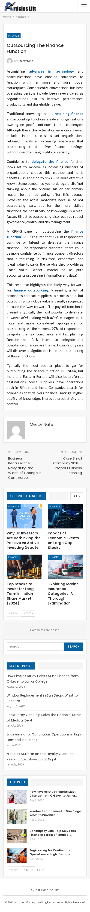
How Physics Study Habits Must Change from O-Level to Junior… (53, 794)
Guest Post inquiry (45, 890)
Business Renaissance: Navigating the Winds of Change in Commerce (25, 468)
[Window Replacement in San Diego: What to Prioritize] (17, 816)
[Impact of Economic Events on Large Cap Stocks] (65, 516)
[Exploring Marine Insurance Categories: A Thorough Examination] (65, 567)
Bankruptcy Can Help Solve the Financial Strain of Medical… (53, 833)
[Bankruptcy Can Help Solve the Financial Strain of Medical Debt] (17, 836)
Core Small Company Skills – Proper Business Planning (67, 465)
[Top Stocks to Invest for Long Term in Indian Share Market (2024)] (24, 567)
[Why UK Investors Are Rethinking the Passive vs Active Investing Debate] (24, 516)
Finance (13, 35)
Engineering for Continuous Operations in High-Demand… (51, 852)
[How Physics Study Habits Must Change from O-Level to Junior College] (17, 797)
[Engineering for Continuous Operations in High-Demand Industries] (17, 855)
